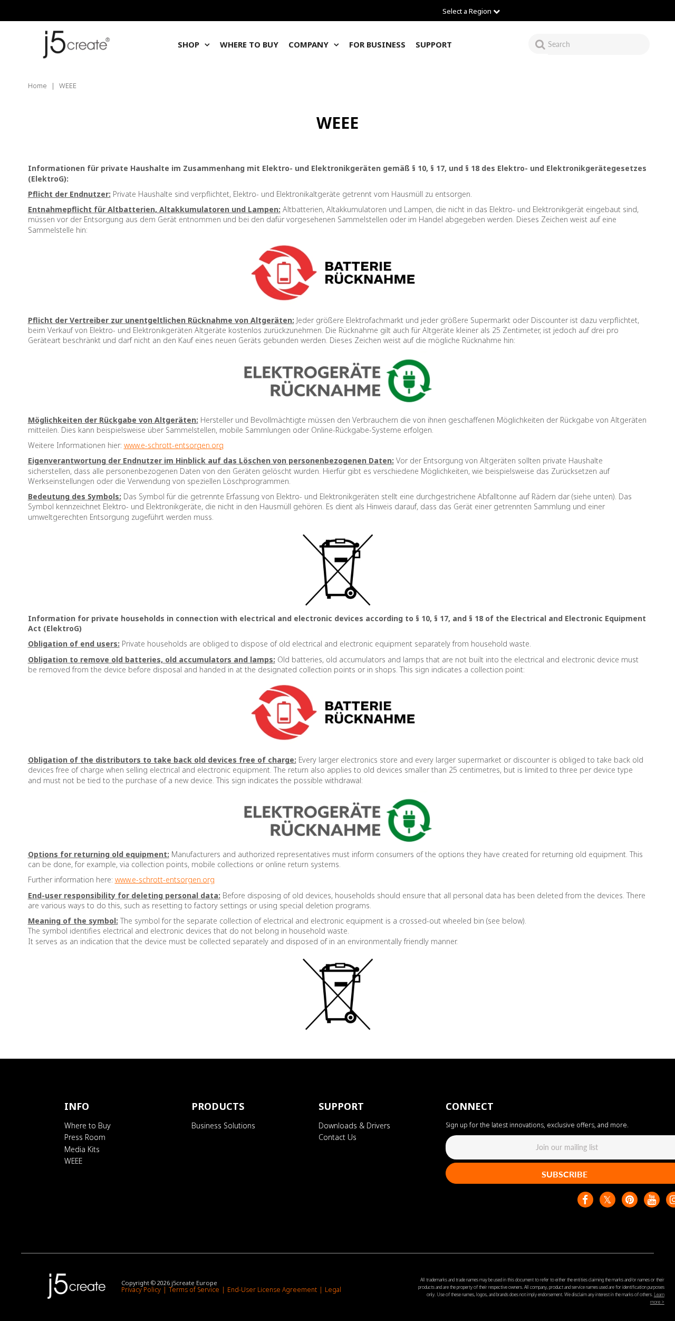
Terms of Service (194, 1289)
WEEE (73, 1161)
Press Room (84, 1137)
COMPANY (308, 44)
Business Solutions (223, 1125)
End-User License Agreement (272, 1289)
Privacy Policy (141, 1289)
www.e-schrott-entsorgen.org (174, 445)
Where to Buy (87, 1125)
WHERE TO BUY (249, 44)
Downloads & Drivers (354, 1125)
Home (37, 85)
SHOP (188, 44)
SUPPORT (434, 44)
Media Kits (82, 1149)
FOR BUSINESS (377, 44)
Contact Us (337, 1137)
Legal (333, 1289)
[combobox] (599, 44)
